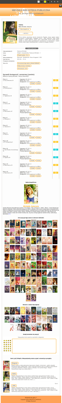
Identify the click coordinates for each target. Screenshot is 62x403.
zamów (38, 83)
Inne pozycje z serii (22, 68)
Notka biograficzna (24, 29)
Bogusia (14, 363)
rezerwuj (38, 106)
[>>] (9, 214)
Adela (14, 374)
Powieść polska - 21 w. (23, 55)
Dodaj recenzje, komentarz (24, 65)
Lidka (14, 385)
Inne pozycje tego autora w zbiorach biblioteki (28, 63)
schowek (33, 83)
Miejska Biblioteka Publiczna (31, 10)
